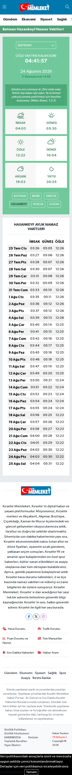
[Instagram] (43, 616)
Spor (62, 673)
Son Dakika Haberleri (20, 652)
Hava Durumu (16, 628)
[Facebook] (29, 616)
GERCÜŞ (51, 195)
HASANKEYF (19, 204)
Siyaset (46, 19)
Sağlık (62, 19)
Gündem (10, 19)
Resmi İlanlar (42, 678)
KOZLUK (38, 204)
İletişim (33, 737)
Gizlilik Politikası (15, 730)
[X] (36, 616)
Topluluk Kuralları (15, 741)
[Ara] (67, 7)
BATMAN (20, 195)
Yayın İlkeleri (12, 745)
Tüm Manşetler (52, 638)
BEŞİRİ (36, 195)
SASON (54, 204)
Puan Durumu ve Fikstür (15, 640)
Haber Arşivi (51, 652)
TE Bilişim (58, 737)
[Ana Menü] (4, 7)
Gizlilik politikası (12, 772)
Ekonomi (29, 19)
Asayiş (25, 678)
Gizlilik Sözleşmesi (16, 733)
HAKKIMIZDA (12, 737)
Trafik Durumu (51, 628)
